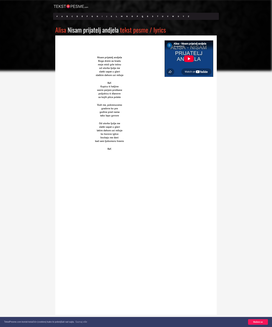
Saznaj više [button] (81, 322)
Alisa (60, 29)
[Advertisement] (81, 43)
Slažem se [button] (258, 322)
